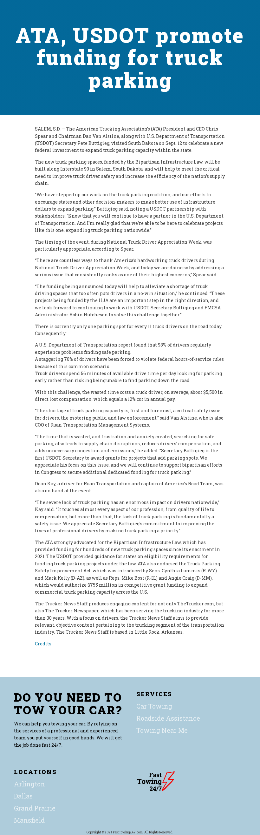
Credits (43, 644)
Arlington (29, 783)
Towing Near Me (162, 730)
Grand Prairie (34, 808)
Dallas (23, 795)
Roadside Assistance (168, 718)
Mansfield (29, 820)
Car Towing (154, 706)
